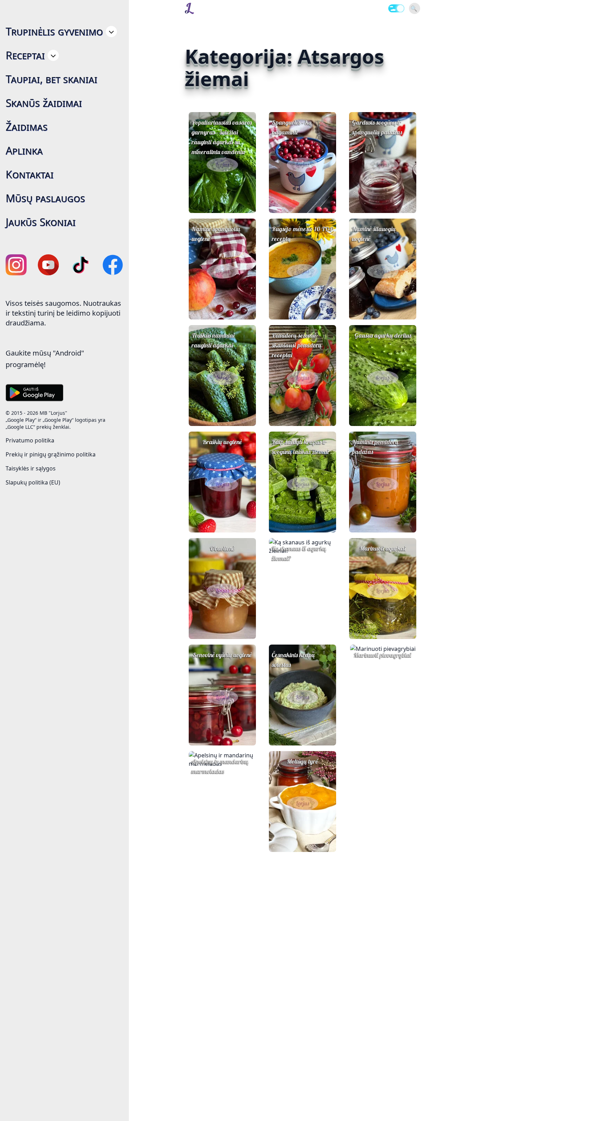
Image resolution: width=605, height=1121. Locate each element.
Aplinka (24, 150)
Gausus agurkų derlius (382, 335)
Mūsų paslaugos (45, 198)
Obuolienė (222, 548)
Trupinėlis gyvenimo (54, 31)
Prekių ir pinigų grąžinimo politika (51, 454)
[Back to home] (189, 8)
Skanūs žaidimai (44, 103)
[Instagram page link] (16, 265)
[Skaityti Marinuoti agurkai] (382, 590)
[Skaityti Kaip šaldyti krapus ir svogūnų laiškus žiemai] (302, 484)
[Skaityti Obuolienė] (222, 590)
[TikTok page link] (80, 265)
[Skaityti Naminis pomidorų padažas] (382, 484)
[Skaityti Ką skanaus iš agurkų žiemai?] (302, 588)
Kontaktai (30, 174)
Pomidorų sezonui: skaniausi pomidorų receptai (296, 345)
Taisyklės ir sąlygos (31, 468)
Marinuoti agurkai (383, 548)
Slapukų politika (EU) (33, 482)
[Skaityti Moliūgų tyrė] (302, 803)
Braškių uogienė (222, 442)
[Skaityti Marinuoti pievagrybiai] (383, 695)
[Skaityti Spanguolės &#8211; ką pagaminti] (302, 164)
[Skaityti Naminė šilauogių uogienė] (382, 271)
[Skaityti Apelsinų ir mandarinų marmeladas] (222, 801)
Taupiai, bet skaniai (51, 79)
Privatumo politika (30, 440)
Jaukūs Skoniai (41, 222)
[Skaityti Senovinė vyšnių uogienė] (222, 697)
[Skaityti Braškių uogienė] (222, 484)
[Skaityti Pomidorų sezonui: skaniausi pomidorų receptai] (302, 377)
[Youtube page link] (48, 265)
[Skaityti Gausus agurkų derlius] (382, 377)
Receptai (25, 55)
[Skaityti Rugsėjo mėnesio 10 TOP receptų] (302, 271)
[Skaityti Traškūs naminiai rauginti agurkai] (222, 377)
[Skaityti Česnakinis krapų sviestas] (302, 697)
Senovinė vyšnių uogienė (222, 655)
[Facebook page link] (112, 265)
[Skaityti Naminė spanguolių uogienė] (222, 271)
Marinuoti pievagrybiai (382, 655)
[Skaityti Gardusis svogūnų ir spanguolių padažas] (382, 164)
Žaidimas (27, 126)
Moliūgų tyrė (302, 761)
